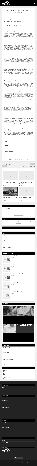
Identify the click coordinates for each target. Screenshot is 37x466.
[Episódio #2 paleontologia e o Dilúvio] (6, 280)
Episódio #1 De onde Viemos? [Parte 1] (17, 291)
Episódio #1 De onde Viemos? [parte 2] (17, 282)
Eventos (4, 240)
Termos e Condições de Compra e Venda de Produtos (11, 429)
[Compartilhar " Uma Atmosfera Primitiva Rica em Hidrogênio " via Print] (27, 160)
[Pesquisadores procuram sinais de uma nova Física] (26, 191)
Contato (3, 440)
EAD (2, 412)
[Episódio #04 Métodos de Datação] (6, 262)
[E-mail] (12, 151)
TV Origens (4, 402)
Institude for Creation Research (8, 359)
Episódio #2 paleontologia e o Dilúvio (17, 273)
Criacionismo (5, 357)
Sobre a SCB (4, 422)
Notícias (20, 12)
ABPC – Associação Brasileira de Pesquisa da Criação (11, 347)
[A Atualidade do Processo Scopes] (10, 175)
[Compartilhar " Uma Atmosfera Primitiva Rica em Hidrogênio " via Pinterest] (20, 160)
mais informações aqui (8, 209)
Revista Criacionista (5, 405)
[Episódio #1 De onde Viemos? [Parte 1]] (6, 298)
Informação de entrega (6, 425)
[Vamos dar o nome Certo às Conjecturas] (26, 175)
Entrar (4, 229)
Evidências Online (6, 354)
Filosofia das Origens (5, 400)
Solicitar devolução (5, 442)
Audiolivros (5, 242)
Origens (4, 364)
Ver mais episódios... (6, 300)
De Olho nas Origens (5, 407)
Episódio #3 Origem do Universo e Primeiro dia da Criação (21, 264)
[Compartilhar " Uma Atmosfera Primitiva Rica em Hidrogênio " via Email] (25, 160)
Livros (4, 235)
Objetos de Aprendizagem (7, 247)
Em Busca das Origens (5, 409)
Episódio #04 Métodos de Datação (17, 255)
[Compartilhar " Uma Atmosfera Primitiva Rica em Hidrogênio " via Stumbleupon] (23, 160)
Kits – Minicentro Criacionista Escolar (9, 245)
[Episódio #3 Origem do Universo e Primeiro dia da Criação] (6, 271)
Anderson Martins (8, 149)
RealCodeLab (20, 461)
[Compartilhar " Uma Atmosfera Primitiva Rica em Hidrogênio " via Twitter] (18, 160)
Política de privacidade (5, 427)
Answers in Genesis (6, 352)
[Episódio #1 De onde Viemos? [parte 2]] (6, 289)
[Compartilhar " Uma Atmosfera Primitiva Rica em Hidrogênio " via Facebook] (16, 160)
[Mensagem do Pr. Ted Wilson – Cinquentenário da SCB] (10, 191)
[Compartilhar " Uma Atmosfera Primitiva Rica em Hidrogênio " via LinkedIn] (21, 160)
